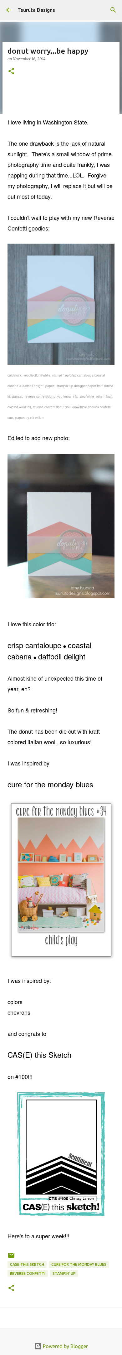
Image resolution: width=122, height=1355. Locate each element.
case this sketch (27, 1264)
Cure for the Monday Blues (78, 1264)
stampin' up (64, 1273)
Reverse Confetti (27, 1273)
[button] (11, 71)
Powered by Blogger (65, 1346)
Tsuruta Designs (36, 10)
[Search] (113, 9)
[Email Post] (11, 1257)
